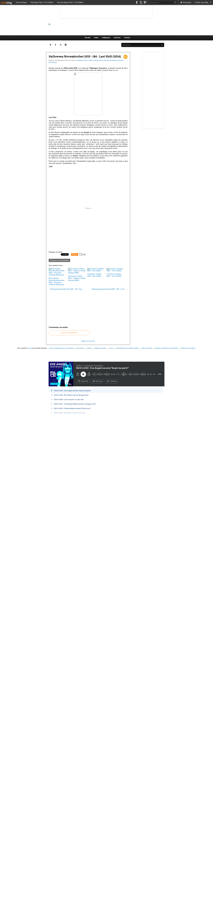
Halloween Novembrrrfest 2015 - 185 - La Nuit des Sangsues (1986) (109, 289)
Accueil (87, 38)
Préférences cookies (188, 348)
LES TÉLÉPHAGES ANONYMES (110, 24)
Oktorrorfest (98, 60)
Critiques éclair (82, 60)
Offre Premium (147, 348)
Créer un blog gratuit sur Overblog (61, 348)
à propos (113, 381)
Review (106, 60)
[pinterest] (144, 2)
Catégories (106, 38)
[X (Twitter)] (140, 2)
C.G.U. (111, 348)
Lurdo (29, 348)
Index (96, 38)
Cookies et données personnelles (166, 348)
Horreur (120, 60)
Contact (127, 38)
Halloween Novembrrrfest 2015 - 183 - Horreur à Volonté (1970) (66, 289)
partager (99, 381)
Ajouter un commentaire (69, 333)
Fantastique (53, 62)
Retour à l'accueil (88, 341)
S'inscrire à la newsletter (59, 260)
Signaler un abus (101, 348)
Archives (117, 38)
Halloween (113, 60)
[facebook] (136, 2)
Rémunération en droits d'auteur (127, 348)
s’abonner (84, 381)
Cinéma (91, 60)
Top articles (80, 348)
